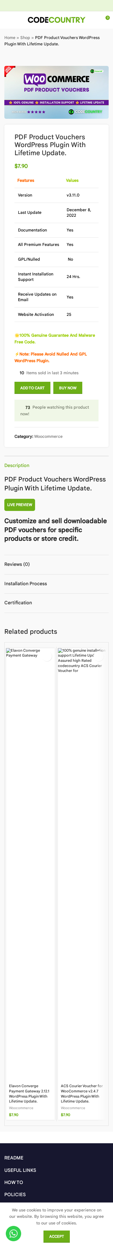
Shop (25, 37)
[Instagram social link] (45, 5)
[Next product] (21, 56)
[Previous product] (7, 56)
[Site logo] (56, 19)
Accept (56, 1236)
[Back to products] (14, 56)
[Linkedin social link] (67, 5)
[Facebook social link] (38, 5)
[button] (47, 656)
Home (9, 37)
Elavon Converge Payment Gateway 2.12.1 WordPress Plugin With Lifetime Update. (29, 1094)
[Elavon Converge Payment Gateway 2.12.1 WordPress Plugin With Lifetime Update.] (30, 865)
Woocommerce (48, 436)
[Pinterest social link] (60, 5)
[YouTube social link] (53, 5)
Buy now (67, 388)
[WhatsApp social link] (75, 5)
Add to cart (32, 388)
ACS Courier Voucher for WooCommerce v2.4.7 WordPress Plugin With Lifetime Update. (82, 1094)
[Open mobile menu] (6, 20)
